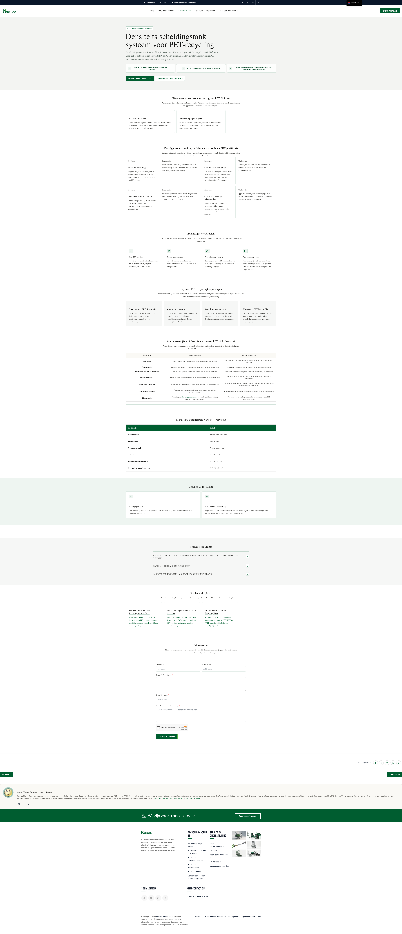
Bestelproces (211, 11)
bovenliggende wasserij (189, 397)
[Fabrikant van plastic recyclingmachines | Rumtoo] (9, 10)
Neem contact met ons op (229, 11)
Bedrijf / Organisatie (163, 675)
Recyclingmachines (185, 11)
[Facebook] (258, 2)
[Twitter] (242, 2)
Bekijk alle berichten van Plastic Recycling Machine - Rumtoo (177, 798)
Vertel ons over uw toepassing (167, 706)
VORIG (7, 775)
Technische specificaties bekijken (169, 78)
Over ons (199, 11)
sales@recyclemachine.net (185, 2)
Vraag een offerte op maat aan (139, 78)
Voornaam (160, 664)
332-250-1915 (160, 2)
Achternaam (206, 664)
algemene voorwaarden (219, 866)
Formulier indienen (167, 736)
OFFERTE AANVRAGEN (390, 11)
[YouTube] (247, 2)
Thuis (152, 11)
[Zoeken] (376, 11)
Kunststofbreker (194, 871)
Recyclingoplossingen (166, 11)
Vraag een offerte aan (247, 816)
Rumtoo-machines (163, 916)
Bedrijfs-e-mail (162, 695)
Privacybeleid (215, 862)
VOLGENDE (393, 775)
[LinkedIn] (252, 2)
